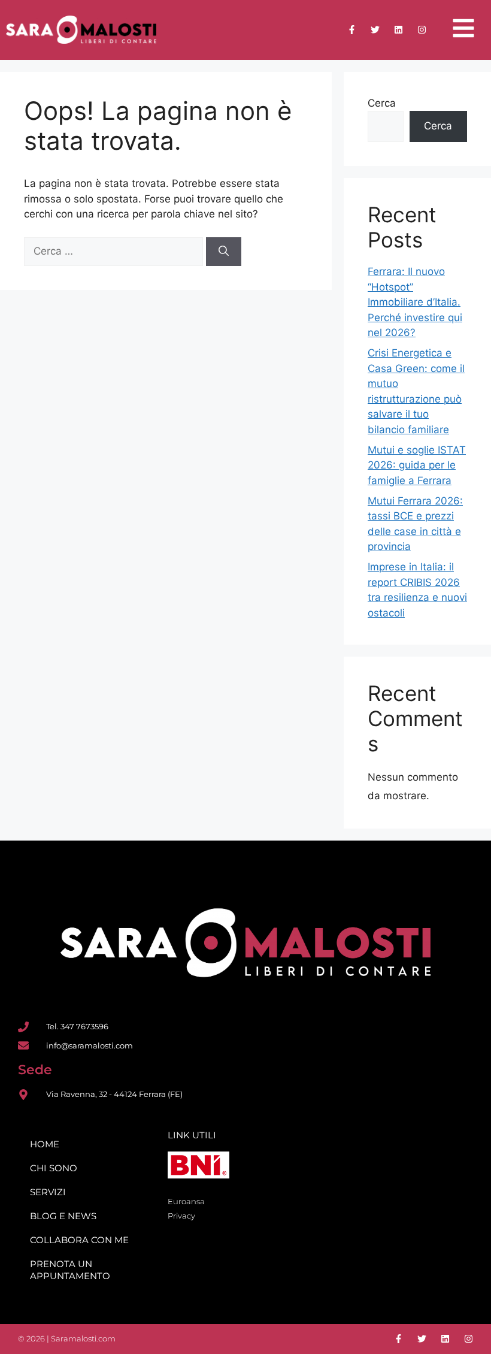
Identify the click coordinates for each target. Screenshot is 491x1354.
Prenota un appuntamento (70, 1270)
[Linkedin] (398, 29)
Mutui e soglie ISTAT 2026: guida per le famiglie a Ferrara (417, 465)
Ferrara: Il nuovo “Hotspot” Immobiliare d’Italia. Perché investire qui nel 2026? (415, 301)
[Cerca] (223, 251)
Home (44, 1144)
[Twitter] (375, 29)
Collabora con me (79, 1240)
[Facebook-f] (351, 29)
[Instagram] (421, 29)
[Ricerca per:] (115, 251)
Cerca (382, 103)
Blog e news (63, 1216)
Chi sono (53, 1168)
